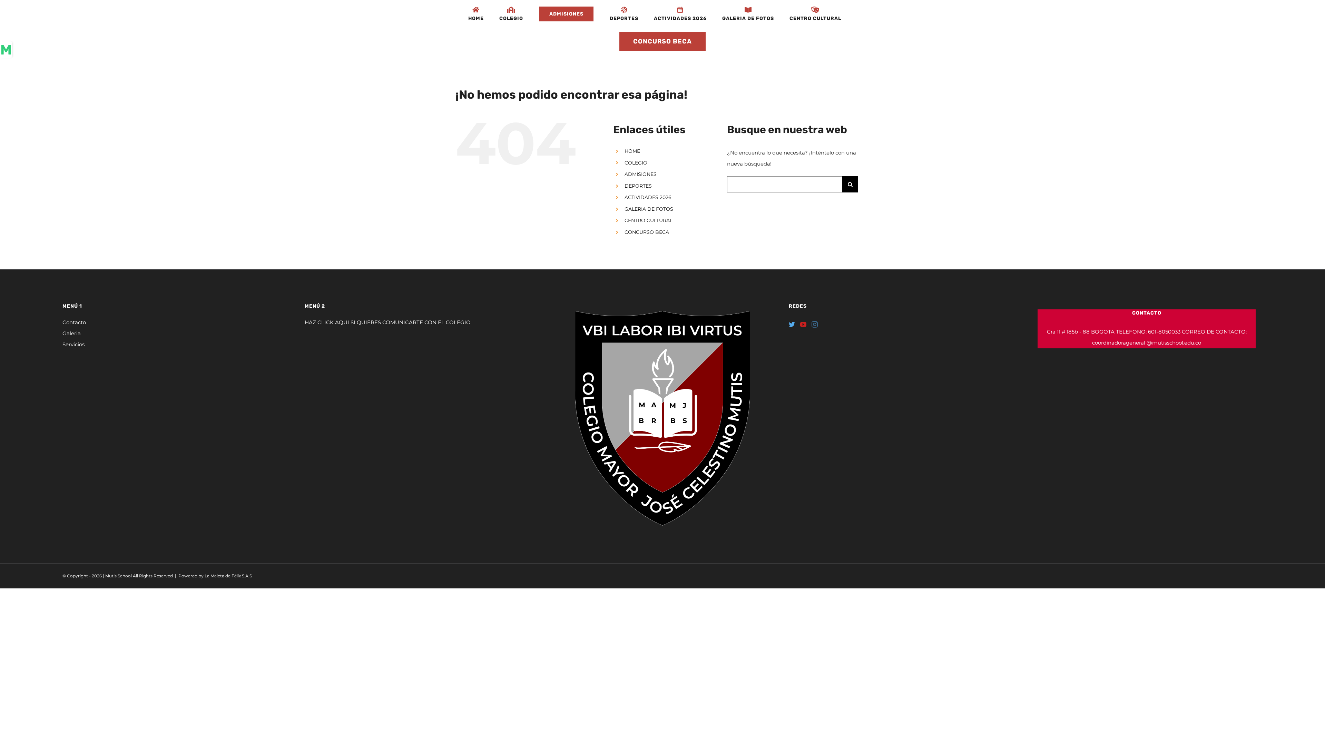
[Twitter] (792, 324)
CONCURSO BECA (647, 232)
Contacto (74, 322)
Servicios (73, 344)
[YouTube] (803, 324)
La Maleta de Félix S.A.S (228, 575)
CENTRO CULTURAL (649, 220)
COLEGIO (636, 163)
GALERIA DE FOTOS (649, 209)
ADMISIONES (641, 174)
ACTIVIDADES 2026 (648, 197)
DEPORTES (638, 186)
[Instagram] (815, 324)
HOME (632, 151)
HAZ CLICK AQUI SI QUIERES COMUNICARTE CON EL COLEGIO (388, 322)
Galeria (71, 333)
